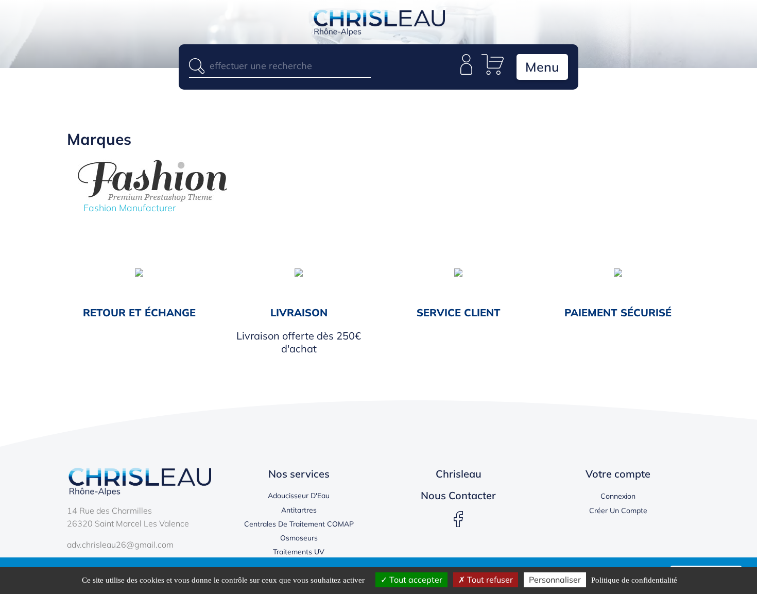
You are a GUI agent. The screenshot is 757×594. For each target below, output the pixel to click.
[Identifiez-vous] (466, 71)
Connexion (617, 496)
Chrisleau (458, 473)
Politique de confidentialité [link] (634, 580)
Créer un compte (618, 510)
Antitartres (299, 510)
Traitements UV (298, 551)
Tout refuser (489, 579)
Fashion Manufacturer (129, 208)
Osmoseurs (299, 537)
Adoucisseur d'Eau (299, 495)
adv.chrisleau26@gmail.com (120, 544)
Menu (542, 67)
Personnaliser (555, 579)
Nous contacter (458, 495)
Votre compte (618, 473)
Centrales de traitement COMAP (299, 524)
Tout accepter (414, 579)
